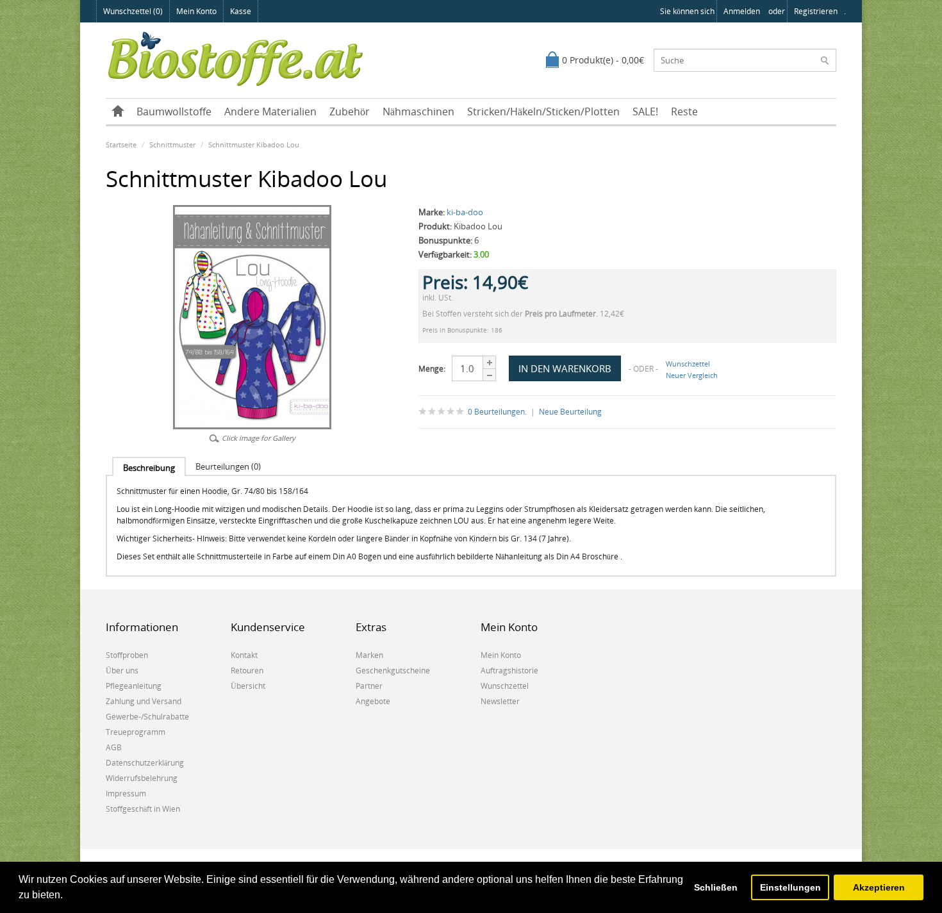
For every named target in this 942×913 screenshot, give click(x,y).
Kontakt (244, 655)
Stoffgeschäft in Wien (143, 808)
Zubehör (349, 111)
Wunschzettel (688, 363)
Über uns (122, 670)
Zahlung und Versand (143, 701)
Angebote (373, 701)
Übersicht (248, 685)
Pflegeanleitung (133, 685)
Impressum (126, 793)
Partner (369, 685)
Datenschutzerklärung (145, 762)
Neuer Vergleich (692, 375)
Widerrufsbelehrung (142, 778)
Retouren (247, 670)
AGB (114, 747)
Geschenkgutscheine (393, 670)
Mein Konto (196, 11)
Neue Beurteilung (570, 411)
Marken (369, 655)
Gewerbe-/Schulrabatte (147, 716)
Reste (684, 111)
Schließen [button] (716, 887)
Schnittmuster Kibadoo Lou (253, 144)
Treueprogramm (135, 732)
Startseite (121, 144)
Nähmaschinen (418, 111)
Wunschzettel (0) (133, 11)
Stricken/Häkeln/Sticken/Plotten (543, 111)
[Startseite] (118, 111)
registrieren (816, 11)
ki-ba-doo (465, 212)
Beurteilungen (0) (228, 466)
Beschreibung (149, 467)
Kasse (240, 11)
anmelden (741, 11)
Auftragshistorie (509, 670)
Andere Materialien (270, 111)
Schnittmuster (172, 144)
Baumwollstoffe (173, 111)
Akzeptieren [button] (879, 887)
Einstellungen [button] (790, 887)
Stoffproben (127, 655)
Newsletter (500, 701)
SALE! (645, 111)
